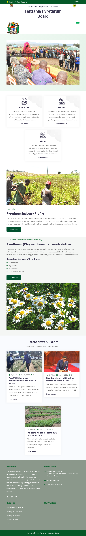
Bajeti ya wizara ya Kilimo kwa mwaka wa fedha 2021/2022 (60, 379)
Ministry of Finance (13, 515)
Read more (13, 399)
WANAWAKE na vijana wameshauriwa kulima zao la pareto (22, 380)
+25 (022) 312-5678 (54, 485)
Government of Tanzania (15, 507)
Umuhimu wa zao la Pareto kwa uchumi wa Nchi (42, 433)
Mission (62, 107)
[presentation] (40, 81)
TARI (8, 523)
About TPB (24, 107)
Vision (43, 141)
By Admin (14, 375)
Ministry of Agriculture (14, 511)
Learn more (23, 124)
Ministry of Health (13, 519)
